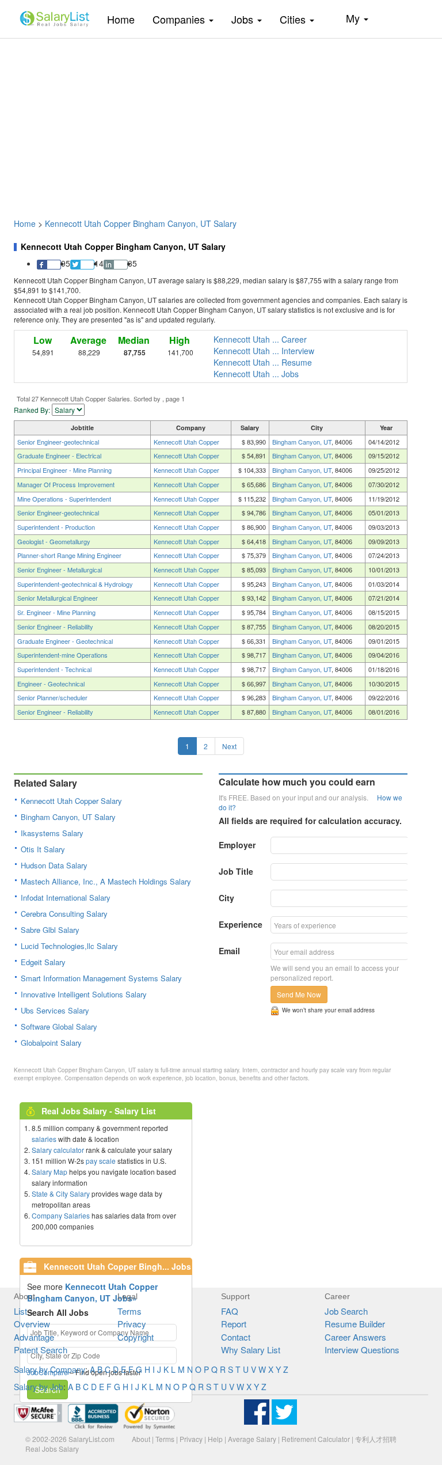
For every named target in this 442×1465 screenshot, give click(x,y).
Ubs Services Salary (55, 1010)
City (226, 898)
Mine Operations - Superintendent (64, 498)
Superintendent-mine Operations (62, 654)
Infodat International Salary (65, 897)
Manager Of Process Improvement (66, 484)
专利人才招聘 (376, 1439)
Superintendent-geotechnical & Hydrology (75, 584)
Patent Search (40, 1349)
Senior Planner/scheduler (52, 697)
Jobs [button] (243, 19)
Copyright (135, 1337)
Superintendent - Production (56, 527)
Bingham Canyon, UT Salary (68, 816)
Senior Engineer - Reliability (55, 626)
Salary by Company (49, 1369)
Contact (235, 1337)
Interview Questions (362, 1349)
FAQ (229, 1311)
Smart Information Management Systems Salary (101, 978)
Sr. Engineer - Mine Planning (56, 612)
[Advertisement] (221, 122)
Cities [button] (294, 19)
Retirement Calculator (315, 1439)
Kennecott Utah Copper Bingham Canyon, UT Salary (141, 223)
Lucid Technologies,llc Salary (69, 945)
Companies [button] (180, 19)
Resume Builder (355, 1324)
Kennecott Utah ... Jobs (256, 373)
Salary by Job (38, 1386)
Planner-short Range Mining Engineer (69, 555)
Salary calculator (58, 1150)
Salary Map (49, 1171)
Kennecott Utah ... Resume (263, 362)
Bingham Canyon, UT (302, 441)
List (20, 1311)
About (141, 1439)
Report (233, 1324)
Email (229, 951)
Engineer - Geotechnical (51, 683)
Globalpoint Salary (51, 1042)
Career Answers (355, 1337)
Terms (129, 1311)
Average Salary (252, 1439)
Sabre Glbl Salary (50, 929)
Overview (32, 1324)
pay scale (101, 1161)
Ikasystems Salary (52, 833)
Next (229, 746)
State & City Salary (61, 1193)
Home (125, 18)
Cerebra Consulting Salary (64, 913)
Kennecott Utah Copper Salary (71, 800)
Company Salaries (61, 1215)
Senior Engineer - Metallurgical (59, 569)
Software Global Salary (59, 1026)
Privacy (131, 1324)
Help (215, 1439)
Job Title (236, 871)
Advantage (34, 1337)
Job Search (346, 1311)
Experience (240, 924)
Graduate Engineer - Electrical (59, 455)
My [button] (354, 17)
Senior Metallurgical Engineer (57, 597)
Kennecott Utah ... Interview (264, 350)
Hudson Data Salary (54, 865)
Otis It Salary (43, 849)
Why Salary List (250, 1349)
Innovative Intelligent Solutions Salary (84, 994)
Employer (237, 845)
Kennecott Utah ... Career (260, 339)
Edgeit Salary (43, 962)
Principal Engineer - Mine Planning (64, 470)
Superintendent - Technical (54, 669)
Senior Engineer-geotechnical (58, 441)
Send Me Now (299, 994)
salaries (44, 1139)
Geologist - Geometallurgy (53, 541)
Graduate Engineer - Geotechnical (65, 641)
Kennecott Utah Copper (186, 441)
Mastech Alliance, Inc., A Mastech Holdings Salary (106, 881)
